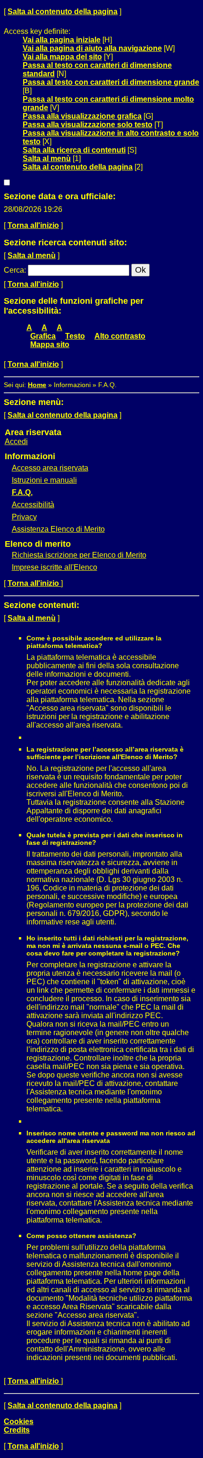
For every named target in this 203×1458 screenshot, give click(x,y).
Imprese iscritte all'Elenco (54, 567)
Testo (75, 336)
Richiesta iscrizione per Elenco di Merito (79, 555)
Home (37, 385)
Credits (17, 1430)
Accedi (16, 441)
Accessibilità (33, 505)
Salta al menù (47, 158)
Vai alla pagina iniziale (62, 40)
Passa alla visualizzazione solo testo (87, 125)
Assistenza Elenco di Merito (58, 529)
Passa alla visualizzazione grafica (82, 116)
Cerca (14, 270)
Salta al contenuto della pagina (63, 12)
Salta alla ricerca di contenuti (74, 150)
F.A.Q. (22, 492)
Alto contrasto (119, 336)
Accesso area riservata (50, 468)
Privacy (24, 517)
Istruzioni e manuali (44, 480)
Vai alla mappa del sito (62, 57)
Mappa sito (49, 344)
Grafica (43, 336)
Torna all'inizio (33, 225)
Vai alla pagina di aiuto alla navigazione (92, 48)
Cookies (19, 1422)
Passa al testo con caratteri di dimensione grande (111, 82)
